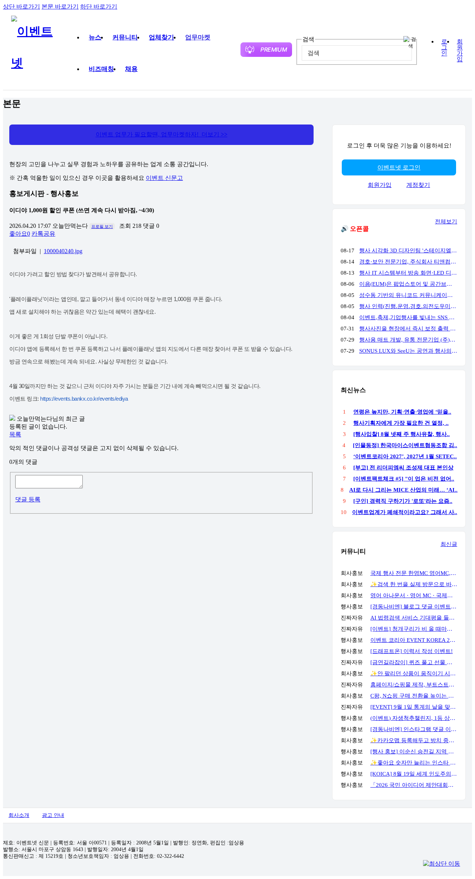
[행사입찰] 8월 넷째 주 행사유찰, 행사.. (401, 434)
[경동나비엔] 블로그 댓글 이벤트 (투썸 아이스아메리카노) (413, 607)
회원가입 (460, 50)
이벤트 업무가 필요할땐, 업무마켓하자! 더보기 (161, 134)
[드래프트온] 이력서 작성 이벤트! (411, 651)
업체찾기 (161, 37)
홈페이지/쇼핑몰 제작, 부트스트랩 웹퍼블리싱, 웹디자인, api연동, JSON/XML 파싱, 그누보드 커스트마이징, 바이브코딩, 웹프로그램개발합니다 (413, 685)
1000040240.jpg (63, 251)
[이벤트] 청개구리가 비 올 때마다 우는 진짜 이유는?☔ (413, 629)
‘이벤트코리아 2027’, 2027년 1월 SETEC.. (405, 456)
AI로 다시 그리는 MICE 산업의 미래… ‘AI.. (403, 490)
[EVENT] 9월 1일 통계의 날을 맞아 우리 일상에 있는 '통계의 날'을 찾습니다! (413, 707)
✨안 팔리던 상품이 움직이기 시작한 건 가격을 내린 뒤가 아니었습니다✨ (413, 673)
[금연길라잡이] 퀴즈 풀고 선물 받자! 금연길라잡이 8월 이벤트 (413, 662)
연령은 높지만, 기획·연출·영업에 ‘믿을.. (402, 412)
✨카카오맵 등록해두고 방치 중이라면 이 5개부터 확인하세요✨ (413, 740)
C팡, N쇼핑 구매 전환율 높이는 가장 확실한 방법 (413, 696)
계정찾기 (418, 185)
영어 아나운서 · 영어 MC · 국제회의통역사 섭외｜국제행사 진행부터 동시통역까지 (413, 595)
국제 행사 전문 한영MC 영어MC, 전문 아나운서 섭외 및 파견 (413, 573)
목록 (15, 434)
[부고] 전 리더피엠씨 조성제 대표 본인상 (403, 468)
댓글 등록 (27, 499)
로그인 (444, 47)
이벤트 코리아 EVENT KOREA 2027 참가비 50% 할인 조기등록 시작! (413, 640)
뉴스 (95, 37)
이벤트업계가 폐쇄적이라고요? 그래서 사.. (404, 512)
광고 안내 (53, 815)
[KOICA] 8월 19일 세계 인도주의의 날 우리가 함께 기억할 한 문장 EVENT (413, 774)
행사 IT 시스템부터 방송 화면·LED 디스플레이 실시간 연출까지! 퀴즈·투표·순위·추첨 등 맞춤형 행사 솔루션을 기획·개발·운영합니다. (408, 273)
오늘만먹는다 (70, 226)
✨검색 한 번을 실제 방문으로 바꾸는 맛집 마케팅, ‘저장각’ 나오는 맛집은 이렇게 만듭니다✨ (413, 584)
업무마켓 (197, 37)
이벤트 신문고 (164, 178)
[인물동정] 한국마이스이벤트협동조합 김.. (405, 445)
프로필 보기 (102, 226)
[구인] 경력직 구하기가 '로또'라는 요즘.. (402, 501)
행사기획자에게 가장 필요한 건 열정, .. (401, 423)
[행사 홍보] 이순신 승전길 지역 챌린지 (413, 751)
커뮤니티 (125, 37)
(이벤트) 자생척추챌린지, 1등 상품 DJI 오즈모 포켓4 (413, 718)
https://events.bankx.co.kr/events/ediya (84, 398)
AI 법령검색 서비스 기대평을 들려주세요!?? (413, 618)
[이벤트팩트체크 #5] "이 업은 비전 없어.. (403, 479)
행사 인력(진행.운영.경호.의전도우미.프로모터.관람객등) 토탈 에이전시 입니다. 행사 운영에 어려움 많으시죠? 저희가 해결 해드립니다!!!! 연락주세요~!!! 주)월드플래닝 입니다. (408, 306)
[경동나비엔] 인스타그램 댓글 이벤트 (413, 729)
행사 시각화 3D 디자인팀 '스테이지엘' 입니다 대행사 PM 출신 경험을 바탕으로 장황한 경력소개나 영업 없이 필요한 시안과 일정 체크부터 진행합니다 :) (408, 250)
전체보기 (446, 221)
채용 (131, 68)
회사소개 (19, 815)
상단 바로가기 (21, 6)
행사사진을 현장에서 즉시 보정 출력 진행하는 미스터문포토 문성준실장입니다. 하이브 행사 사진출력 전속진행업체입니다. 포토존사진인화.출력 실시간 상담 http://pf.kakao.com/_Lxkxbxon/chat (408, 329)
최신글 (448, 544)
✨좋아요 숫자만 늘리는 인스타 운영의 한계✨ (413, 763)
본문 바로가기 (60, 6)
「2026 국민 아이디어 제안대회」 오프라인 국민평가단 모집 (413, 785)
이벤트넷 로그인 (398, 167)
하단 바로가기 (98, 6)
